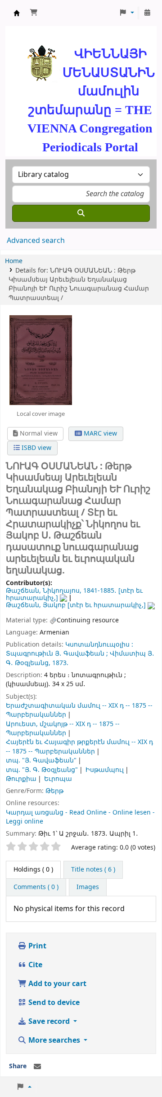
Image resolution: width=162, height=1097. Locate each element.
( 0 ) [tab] (33, 869)
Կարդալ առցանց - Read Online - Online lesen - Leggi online (80, 817)
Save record (49, 1021)
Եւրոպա (58, 779)
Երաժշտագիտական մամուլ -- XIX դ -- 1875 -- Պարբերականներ (79, 710)
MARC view (99, 433)
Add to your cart (56, 983)
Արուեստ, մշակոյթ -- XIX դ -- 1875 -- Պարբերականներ (63, 728)
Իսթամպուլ (105, 770)
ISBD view (35, 448)
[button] (33, 13)
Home (13, 261)
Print (36, 946)
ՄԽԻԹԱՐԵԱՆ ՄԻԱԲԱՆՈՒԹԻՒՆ (17, 13)
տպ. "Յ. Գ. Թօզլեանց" (42, 770)
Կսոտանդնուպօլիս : (99, 644)
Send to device (53, 1002)
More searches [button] (54, 1040)
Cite (34, 965)
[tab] (93, 870)
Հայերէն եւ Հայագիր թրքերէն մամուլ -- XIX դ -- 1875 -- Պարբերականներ (79, 746)
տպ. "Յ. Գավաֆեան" (41, 760)
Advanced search (36, 240)
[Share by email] (37, 1066)
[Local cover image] (40, 360)
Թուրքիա (21, 779)
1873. (60, 663)
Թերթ (54, 791)
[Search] (81, 213)
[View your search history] (147, 13)
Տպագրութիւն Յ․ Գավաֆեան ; (57, 653)
